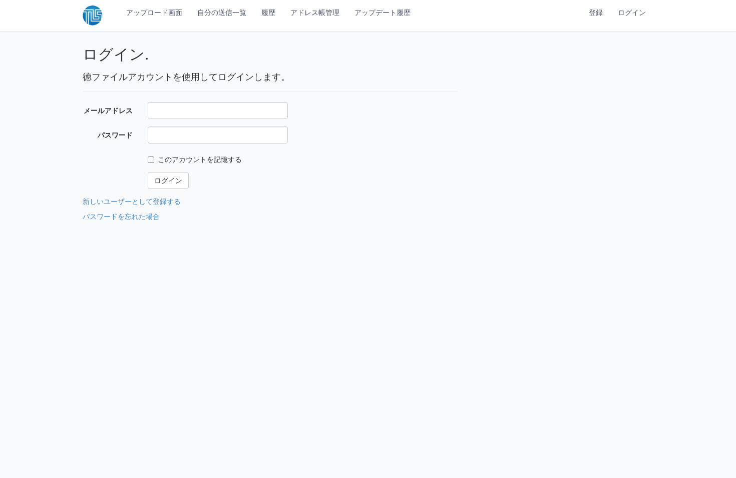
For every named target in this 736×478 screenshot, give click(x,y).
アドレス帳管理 (314, 12)
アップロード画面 (154, 12)
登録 (596, 12)
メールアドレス (108, 110)
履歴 (268, 12)
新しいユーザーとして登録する (132, 201)
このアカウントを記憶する (200, 159)
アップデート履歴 (382, 12)
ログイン (632, 12)
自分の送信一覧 (221, 12)
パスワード (115, 134)
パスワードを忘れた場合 (121, 216)
